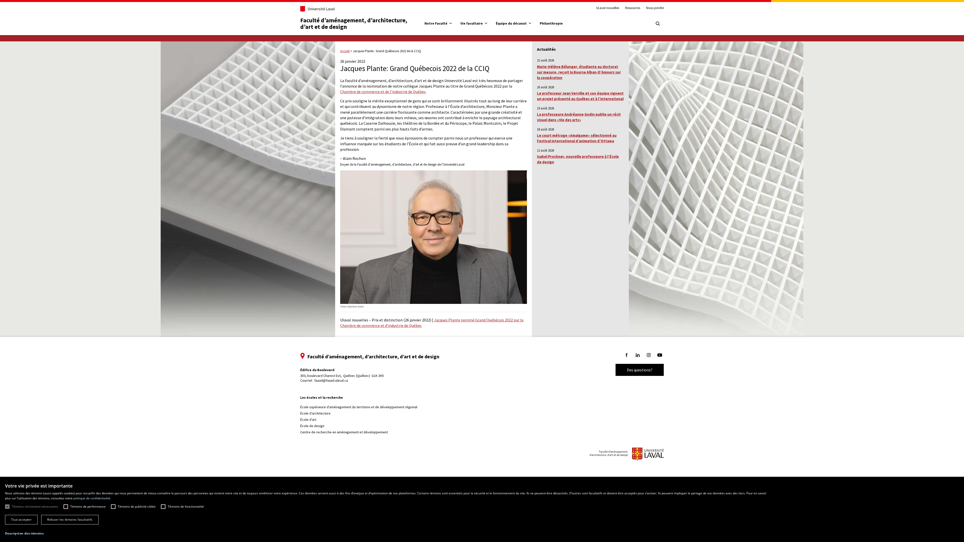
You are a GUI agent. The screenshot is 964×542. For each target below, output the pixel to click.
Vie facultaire (471, 23)
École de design (312, 426)
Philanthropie (551, 23)
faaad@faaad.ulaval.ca (331, 380)
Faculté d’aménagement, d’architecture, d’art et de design (354, 23)
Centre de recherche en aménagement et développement (344, 432)
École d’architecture (315, 413)
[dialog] (482, 510)
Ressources (632, 8)
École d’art (308, 419)
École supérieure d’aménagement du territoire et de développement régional (358, 407)
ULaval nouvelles (607, 8)
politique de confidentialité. (92, 498)
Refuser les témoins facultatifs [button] (69, 519)
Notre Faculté (436, 23)
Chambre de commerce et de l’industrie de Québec (383, 91)
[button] (24, 533)
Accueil (345, 51)
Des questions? (639, 369)
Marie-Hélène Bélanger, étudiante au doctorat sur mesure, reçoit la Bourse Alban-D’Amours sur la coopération (579, 72)
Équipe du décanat (511, 23)
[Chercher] (658, 24)
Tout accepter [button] (21, 519)
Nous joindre (655, 8)
